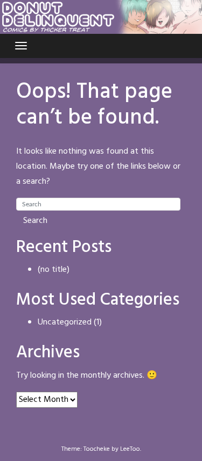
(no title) (53, 270)
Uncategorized (65, 322)
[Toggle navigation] (21, 46)
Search (35, 221)
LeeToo (130, 449)
